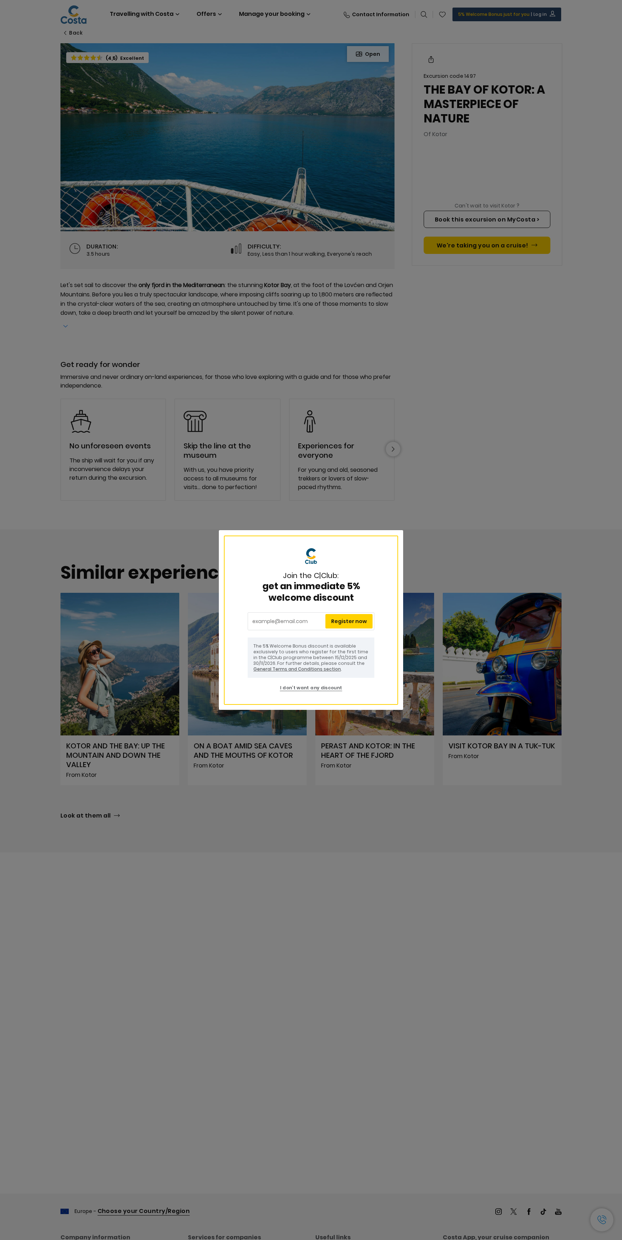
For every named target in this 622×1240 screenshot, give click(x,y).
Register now (349, 621)
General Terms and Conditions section (297, 669)
